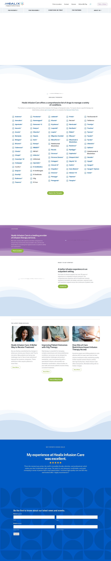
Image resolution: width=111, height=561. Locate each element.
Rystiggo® (72, 149)
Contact (66, 4)
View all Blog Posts (55, 379)
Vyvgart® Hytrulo (93, 169)
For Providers (34, 10)
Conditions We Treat (55, 10)
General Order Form (72, 110)
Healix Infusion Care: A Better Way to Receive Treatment (24, 346)
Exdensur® (18, 178)
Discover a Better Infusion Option (69, 47)
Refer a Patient (102, 4)
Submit (16, 534)
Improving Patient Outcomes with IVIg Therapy (54, 346)
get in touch (48, 110)
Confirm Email (60, 530)
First (14, 520)
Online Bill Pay (83, 4)
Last (57, 520)
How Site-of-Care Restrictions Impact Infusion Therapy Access (84, 347)
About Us (97, 10)
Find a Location (57, 4)
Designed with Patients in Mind (75, 33)
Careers (73, 4)
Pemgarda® (55, 180)
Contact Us (63, 286)
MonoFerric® (55, 140)
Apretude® (18, 124)
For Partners (76, 10)
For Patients (12, 10)
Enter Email (16, 530)
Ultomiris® (90, 143)
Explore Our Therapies (55, 193)
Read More (16, 367)
